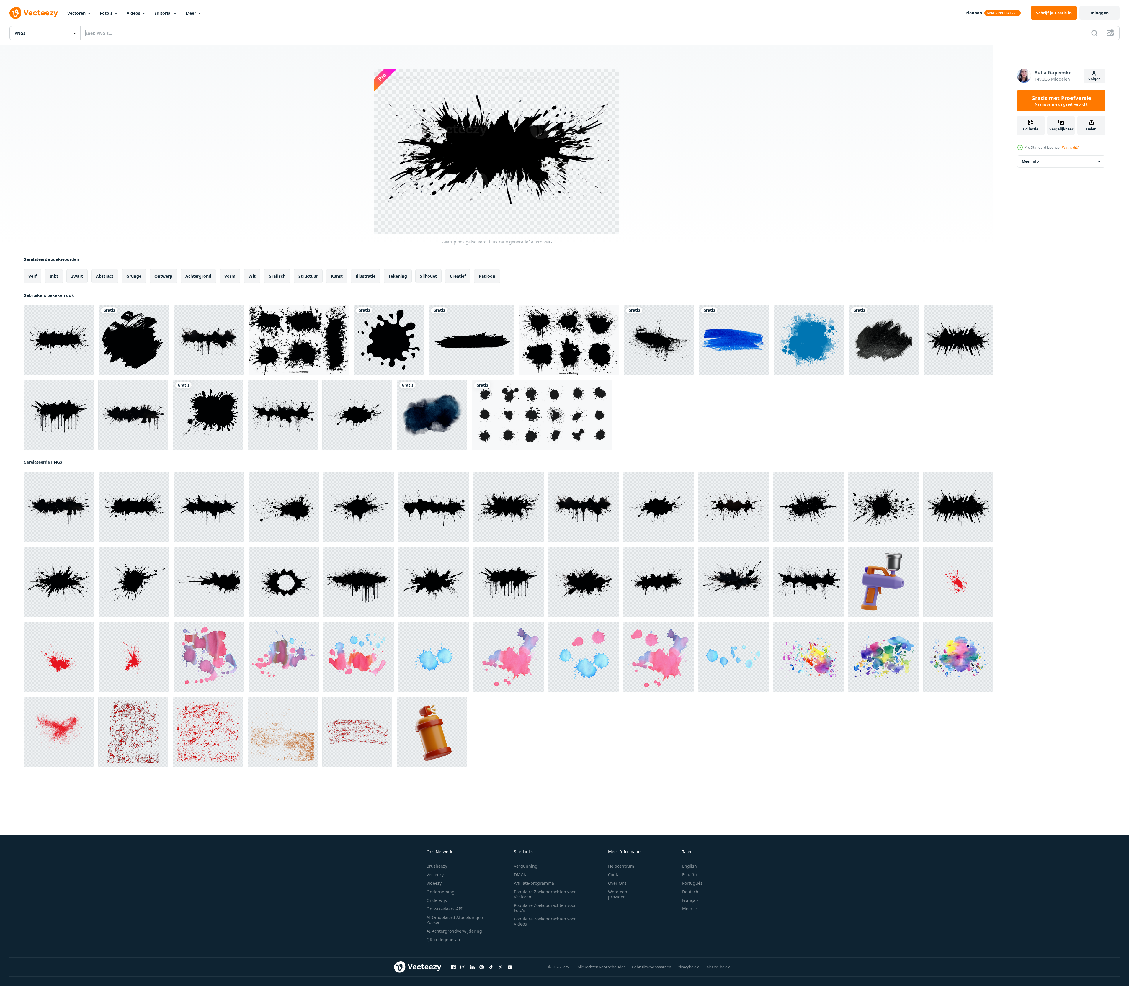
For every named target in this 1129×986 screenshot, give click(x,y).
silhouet (428, 276)
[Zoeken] (1094, 33)
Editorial (162, 13)
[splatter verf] (208, 415)
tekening (397, 276)
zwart (77, 276)
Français (690, 900)
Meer (191, 13)
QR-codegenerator (445, 939)
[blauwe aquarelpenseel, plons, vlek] (809, 340)
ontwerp (163, 276)
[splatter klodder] (659, 340)
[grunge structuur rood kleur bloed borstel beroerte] (59, 732)
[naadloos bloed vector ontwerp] (958, 582)
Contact (615, 874)
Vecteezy (435, 874)
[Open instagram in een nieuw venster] (462, 967)
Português (692, 883)
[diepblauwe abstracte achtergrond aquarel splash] (432, 415)
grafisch (277, 276)
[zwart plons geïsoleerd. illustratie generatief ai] (209, 340)
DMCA (520, 874)
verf (32, 276)
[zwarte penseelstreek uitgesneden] (884, 340)
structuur (308, 276)
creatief (458, 276)
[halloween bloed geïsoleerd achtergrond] (134, 657)
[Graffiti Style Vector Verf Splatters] (569, 340)
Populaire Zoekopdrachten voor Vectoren (545, 894)
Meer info (1030, 161)
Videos (133, 13)
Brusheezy (437, 866)
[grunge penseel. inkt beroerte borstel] (471, 340)
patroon (487, 276)
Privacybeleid (688, 966)
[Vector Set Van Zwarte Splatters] (299, 340)
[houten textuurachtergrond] (283, 732)
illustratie (365, 276)
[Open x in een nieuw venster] (500, 967)
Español (690, 874)
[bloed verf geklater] (59, 657)
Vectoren (76, 13)
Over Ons (617, 883)
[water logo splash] (389, 340)
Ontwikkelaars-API (445, 909)
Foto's (106, 13)
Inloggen (1099, 13)
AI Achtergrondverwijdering (454, 931)
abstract (104, 276)
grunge (133, 276)
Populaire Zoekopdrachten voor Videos (545, 921)
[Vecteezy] (33, 13)
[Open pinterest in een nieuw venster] (481, 967)
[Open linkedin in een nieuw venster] (472, 967)
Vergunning (525, 866)
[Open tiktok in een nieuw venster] (491, 967)
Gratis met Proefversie (1061, 100)
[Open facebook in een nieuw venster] (453, 967)
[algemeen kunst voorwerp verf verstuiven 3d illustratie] (432, 732)
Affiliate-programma (534, 883)
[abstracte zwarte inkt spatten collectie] (542, 415)
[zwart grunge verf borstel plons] (134, 340)
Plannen (973, 13)
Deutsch (690, 892)
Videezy (434, 883)
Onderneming (441, 892)
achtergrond (198, 276)
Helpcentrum (621, 866)
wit (252, 276)
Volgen (1094, 78)
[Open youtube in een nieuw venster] (510, 967)
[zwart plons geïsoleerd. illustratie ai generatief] (59, 340)
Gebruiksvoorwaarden (651, 966)
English (689, 866)
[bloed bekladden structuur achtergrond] (133, 732)
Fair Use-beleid (718, 966)
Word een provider (617, 894)
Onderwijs (437, 900)
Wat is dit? (1070, 147)
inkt (54, 276)
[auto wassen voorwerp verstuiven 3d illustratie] (883, 582)
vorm (230, 276)
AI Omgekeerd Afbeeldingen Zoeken (455, 920)
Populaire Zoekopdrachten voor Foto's (545, 907)
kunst (337, 276)
